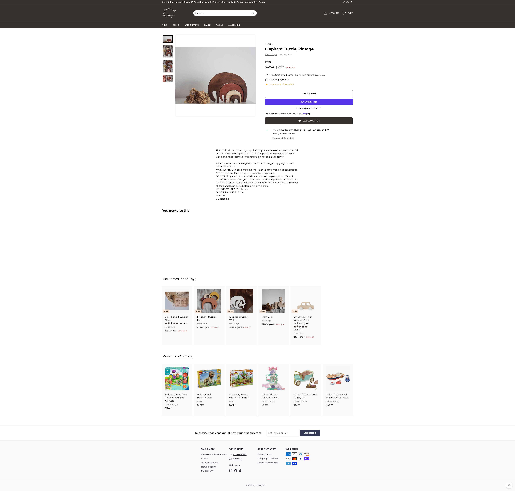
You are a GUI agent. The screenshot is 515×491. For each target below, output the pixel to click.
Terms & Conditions (268, 462)
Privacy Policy (265, 454)
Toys (164, 25)
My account (207, 471)
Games (207, 25)
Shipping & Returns (268, 458)
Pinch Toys (271, 54)
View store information (282, 138)
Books (176, 25)
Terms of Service (209, 462)
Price (268, 61)
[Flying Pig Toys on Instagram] (230, 470)
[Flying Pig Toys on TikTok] (240, 470)
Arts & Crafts (192, 25)
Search (204, 458)
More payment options (309, 108)
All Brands (234, 25)
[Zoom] (215, 75)
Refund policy (208, 467)
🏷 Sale (219, 25)
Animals (185, 356)
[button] (172, 323)
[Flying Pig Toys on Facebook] (235, 470)
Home (268, 44)
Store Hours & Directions (214, 454)
